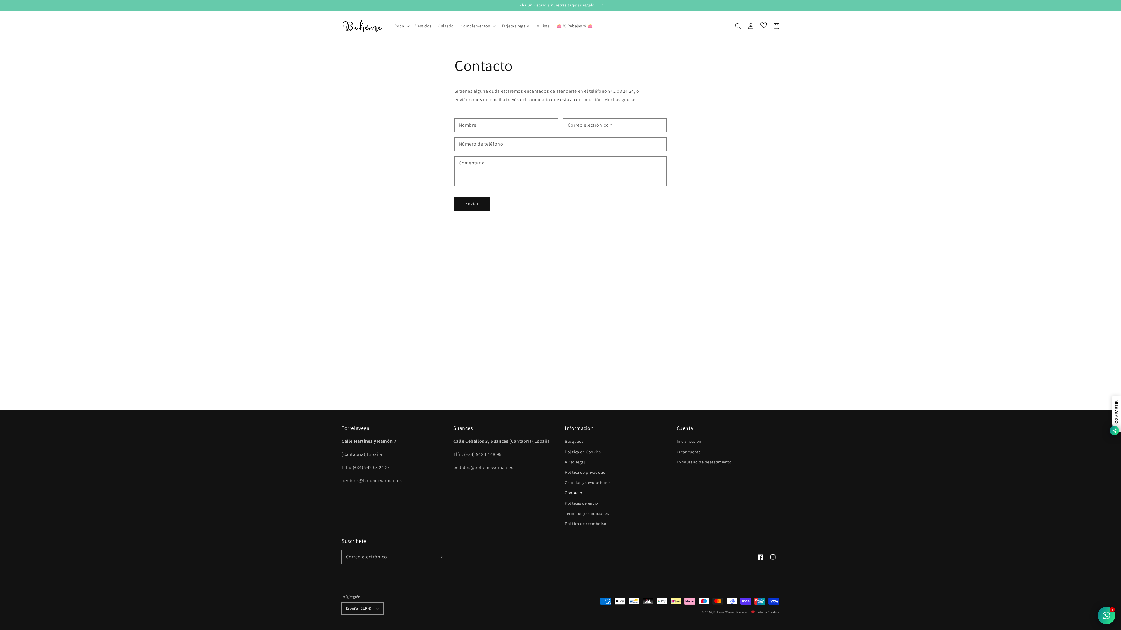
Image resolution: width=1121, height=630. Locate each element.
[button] (738, 26)
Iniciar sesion (689, 441)
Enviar (472, 203)
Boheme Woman (724, 612)
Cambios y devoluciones (587, 482)
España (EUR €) (359, 608)
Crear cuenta (689, 451)
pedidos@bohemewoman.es (372, 480)
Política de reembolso (586, 523)
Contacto (573, 492)
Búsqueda (574, 441)
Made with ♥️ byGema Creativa (757, 612)
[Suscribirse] (440, 556)
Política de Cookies (583, 451)
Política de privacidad (585, 472)
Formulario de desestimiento (704, 462)
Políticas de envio (581, 503)
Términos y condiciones (587, 513)
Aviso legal (575, 462)
